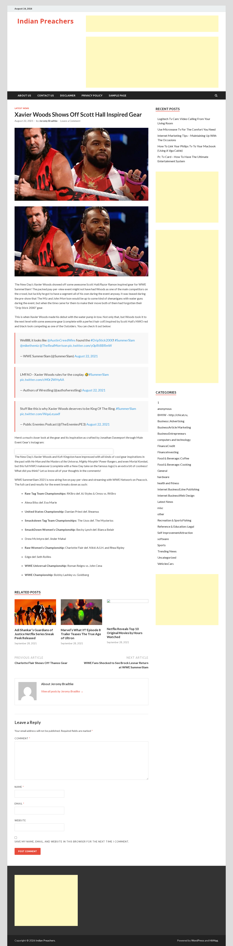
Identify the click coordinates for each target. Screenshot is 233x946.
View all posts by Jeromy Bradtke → (62, 691)
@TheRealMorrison (54, 345)
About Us (24, 95)
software (163, 539)
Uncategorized (166, 557)
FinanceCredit (166, 446)
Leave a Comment (70, 120)
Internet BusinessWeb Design (175, 495)
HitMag (214, 940)
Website (20, 820)
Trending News (167, 551)
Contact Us (45, 95)
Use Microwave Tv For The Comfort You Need (186, 129)
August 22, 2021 (86, 356)
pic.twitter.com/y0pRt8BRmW (90, 345)
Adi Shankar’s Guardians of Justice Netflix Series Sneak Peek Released (34, 634)
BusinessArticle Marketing (174, 427)
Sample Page (117, 95)
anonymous (164, 408)
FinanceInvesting (168, 452)
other (160, 514)
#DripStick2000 (102, 340)
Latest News (22, 108)
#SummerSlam (125, 340)
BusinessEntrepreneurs (171, 433)
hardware (163, 477)
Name (19, 786)
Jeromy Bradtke (48, 120)
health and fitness (168, 483)
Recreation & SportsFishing (174, 520)
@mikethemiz (29, 345)
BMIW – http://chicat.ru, (172, 415)
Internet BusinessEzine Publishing (178, 489)
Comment (22, 738)
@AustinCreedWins (61, 340)
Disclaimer (67, 95)
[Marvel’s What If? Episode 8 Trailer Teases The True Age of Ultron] (81, 626)
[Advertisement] (152, 23)
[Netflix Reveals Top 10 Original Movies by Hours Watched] (127, 601)
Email (19, 803)
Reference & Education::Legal (175, 526)
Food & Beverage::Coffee (173, 458)
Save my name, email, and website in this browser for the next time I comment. (72, 841)
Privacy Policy (92, 95)
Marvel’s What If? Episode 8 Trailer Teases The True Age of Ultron (81, 634)
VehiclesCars (165, 563)
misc (160, 508)
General (162, 470)
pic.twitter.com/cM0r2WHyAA (42, 380)
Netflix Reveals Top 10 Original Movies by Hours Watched (124, 633)
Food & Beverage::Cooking (174, 464)
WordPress (197, 940)
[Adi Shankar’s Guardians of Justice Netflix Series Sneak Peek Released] (35, 626)
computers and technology (174, 439)
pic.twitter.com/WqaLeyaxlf (40, 414)
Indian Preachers (45, 21)
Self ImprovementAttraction (175, 532)
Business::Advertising (170, 421)
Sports (161, 545)
